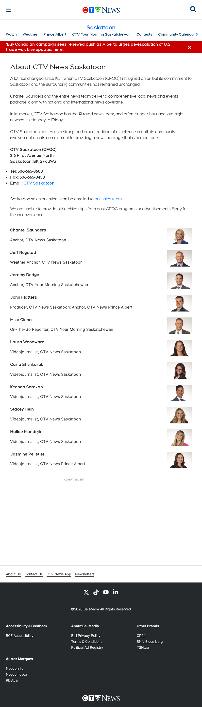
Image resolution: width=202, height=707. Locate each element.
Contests (144, 34)
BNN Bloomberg (150, 641)
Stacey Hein (22, 409)
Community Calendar (176, 34)
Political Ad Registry (87, 647)
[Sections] (9, 10)
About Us (13, 574)
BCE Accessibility (20, 635)
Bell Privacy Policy (86, 635)
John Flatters (23, 297)
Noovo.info (14, 668)
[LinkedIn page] (116, 592)
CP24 (141, 635)
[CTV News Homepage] (101, 10)
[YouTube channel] (106, 592)
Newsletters (84, 574)
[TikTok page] (96, 592)
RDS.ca (12, 680)
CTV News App (59, 574)
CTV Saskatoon (38, 183)
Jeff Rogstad (23, 252)
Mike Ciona (21, 319)
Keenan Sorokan (26, 387)
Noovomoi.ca (16, 674)
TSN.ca (143, 647)
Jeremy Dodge (24, 274)
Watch (11, 34)
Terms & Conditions (86, 641)
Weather (30, 34)
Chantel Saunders (28, 230)
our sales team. (108, 199)
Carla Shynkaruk (26, 364)
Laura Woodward (27, 342)
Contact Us (34, 574)
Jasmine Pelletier (27, 454)
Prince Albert (54, 34)
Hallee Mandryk (25, 431)
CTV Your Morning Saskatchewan (101, 34)
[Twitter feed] (86, 592)
